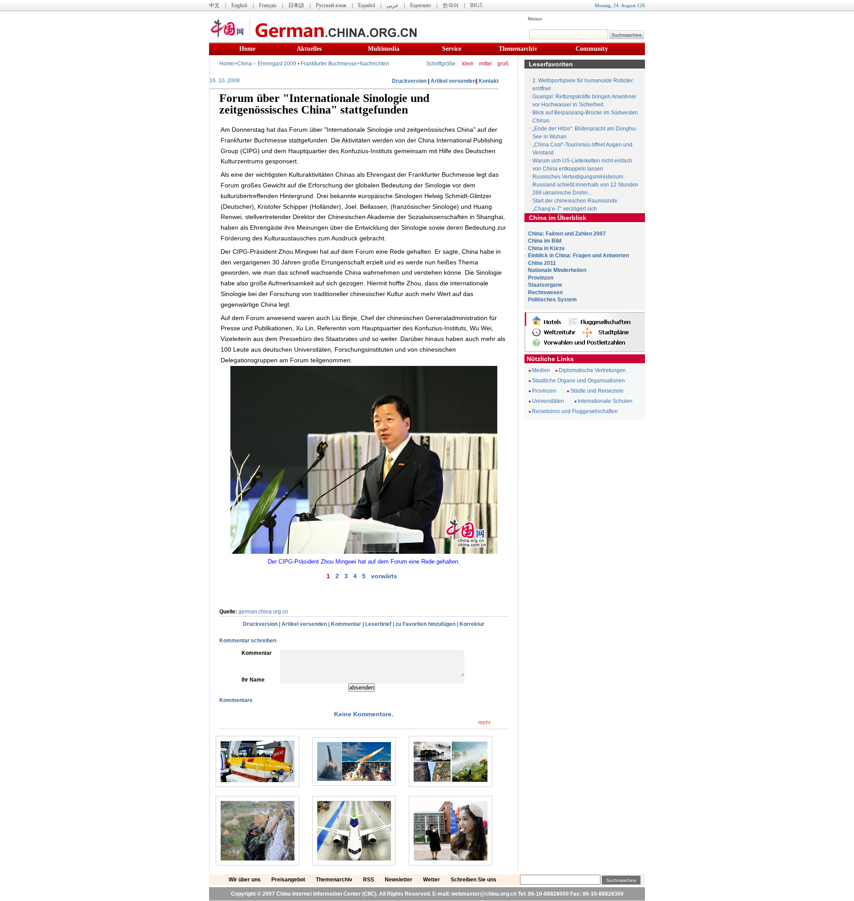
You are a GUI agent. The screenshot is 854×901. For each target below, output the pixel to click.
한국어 (451, 5)
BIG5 (476, 5)
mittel (485, 64)
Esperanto (420, 5)
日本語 (296, 5)
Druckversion (409, 81)
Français (268, 5)
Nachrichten (374, 64)
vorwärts (384, 576)
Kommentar (346, 624)
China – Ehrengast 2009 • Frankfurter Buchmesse (297, 64)
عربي (393, 5)
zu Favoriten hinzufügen (425, 624)
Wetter (535, 18)
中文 (214, 5)
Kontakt (489, 81)
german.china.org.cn (263, 612)
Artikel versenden (453, 81)
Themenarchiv (518, 48)
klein (468, 64)
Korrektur (471, 624)
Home (247, 48)
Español (366, 5)
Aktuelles (309, 48)
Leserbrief (378, 624)
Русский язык (331, 5)
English (239, 5)
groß (502, 64)
